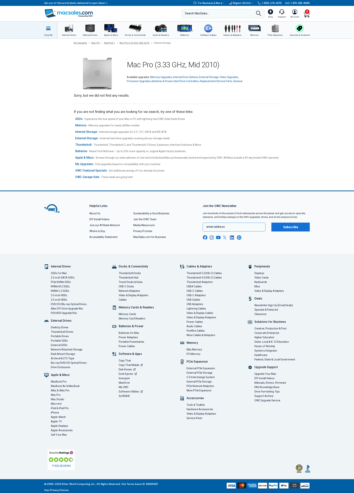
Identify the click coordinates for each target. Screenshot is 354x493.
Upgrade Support (266, 367)
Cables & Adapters (199, 266)
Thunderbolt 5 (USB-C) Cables (204, 273)
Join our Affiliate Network (104, 225)
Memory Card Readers (132, 318)
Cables (123, 299)
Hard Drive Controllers (186, 81)
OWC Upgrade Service (267, 400)
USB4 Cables (194, 286)
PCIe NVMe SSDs (61, 282)
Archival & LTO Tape (62, 358)
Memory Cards (127, 314)
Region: (242, 3)
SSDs (79, 119)
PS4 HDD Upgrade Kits (64, 313)
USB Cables (193, 299)
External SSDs (59, 345)
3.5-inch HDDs (59, 295)
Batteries (81, 151)
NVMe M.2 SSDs (60, 286)
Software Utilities (129, 391)
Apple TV (56, 421)
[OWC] (68, 14)
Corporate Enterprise (266, 332)
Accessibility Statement (103, 237)
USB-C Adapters (196, 295)
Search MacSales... (197, 13)
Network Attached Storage (66, 349)
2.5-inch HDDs (59, 299)
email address (215, 227)
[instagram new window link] (212, 238)
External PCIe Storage (199, 372)
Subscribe (290, 227)
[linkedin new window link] (232, 238)
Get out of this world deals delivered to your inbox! (76, 3)
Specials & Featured (266, 309)
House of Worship (264, 346)
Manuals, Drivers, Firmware (270, 382)
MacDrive (124, 382)
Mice (257, 286)
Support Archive (263, 396)
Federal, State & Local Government (274, 359)
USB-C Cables (195, 290)
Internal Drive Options (185, 77)
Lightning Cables (196, 308)
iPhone (55, 412)
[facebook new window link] (205, 237)
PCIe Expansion (197, 361)
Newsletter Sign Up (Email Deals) (273, 305)
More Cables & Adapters (201, 335)
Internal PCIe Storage (199, 381)
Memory (80, 125)
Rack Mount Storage (63, 353)
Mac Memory (194, 349)
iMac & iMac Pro (60, 390)
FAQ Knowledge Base (267, 387)
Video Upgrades (229, 77)
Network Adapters (129, 290)
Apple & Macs (84, 157)
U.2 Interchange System (201, 377)
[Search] (258, 14)
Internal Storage (86, 132)
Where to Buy (97, 231)
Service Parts (194, 418)
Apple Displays (59, 425)
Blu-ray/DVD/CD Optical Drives (69, 362)
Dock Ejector (126, 373)
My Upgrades (80, 43)
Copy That (125, 360)
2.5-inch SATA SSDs (62, 277)
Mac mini (56, 403)
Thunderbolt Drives (62, 331)
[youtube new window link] (218, 237)
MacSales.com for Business (149, 237)
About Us (94, 213)
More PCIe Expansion (199, 390)
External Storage (208, 77)
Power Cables (127, 346)
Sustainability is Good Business (151, 213)
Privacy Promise (142, 231)
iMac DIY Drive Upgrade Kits (67, 308)
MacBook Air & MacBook (65, 386)
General (237, 81)
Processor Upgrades (138, 81)
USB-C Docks (126, 286)
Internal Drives (61, 266)
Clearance (260, 314)
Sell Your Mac (59, 434)
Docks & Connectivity (133, 266)
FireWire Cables (196, 330)
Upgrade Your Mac (265, 373)
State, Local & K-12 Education (271, 341)
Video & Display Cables (200, 313)
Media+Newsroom (144, 225)
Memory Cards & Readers (136, 307)
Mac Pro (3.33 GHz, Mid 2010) (134, 43)
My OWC (124, 387)
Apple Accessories (62, 430)
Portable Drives (60, 336)
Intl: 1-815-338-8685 (297, 3)
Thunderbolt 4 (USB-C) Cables (204, 277)
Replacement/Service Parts (216, 81)
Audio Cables (194, 326)
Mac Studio (57, 399)
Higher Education (264, 337)
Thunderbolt (83, 144)
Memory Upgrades (161, 77)
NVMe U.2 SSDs (60, 290)
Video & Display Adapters (133, 295)
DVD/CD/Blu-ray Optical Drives (69, 304)
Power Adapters (128, 337)
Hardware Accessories (200, 409)
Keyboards (260, 282)
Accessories (195, 398)
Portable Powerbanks (131, 341)
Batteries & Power (162, 81)
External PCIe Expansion (201, 368)
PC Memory (193, 353)
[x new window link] (225, 237)
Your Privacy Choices (56, 490)
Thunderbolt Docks (130, 273)
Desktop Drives (59, 327)
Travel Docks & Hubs (131, 282)
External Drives (61, 320)
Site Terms (127, 484)
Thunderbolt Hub (128, 277)
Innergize (124, 378)
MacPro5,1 (109, 43)
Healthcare (260, 355)
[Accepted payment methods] (267, 485)
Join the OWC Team (145, 219)
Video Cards (261, 277)
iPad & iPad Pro (60, 408)
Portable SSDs (59, 340)
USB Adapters (195, 304)
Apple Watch (58, 417)
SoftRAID (124, 396)
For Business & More (210, 3)
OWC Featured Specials (91, 170)
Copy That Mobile (129, 365)
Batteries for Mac (129, 332)
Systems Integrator (265, 350)
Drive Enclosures (60, 367)
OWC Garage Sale (87, 177)
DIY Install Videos (99, 219)
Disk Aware (125, 369)
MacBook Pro (59, 381)
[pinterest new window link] (239, 237)
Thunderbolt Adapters (200, 282)
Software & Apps (130, 354)
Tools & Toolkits (196, 404)
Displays (259, 273)
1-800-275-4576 (272, 3)
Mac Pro (95, 43)
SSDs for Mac (59, 273)
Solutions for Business (270, 322)
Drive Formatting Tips (267, 391)
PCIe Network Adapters (200, 386)
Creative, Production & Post (270, 328)
